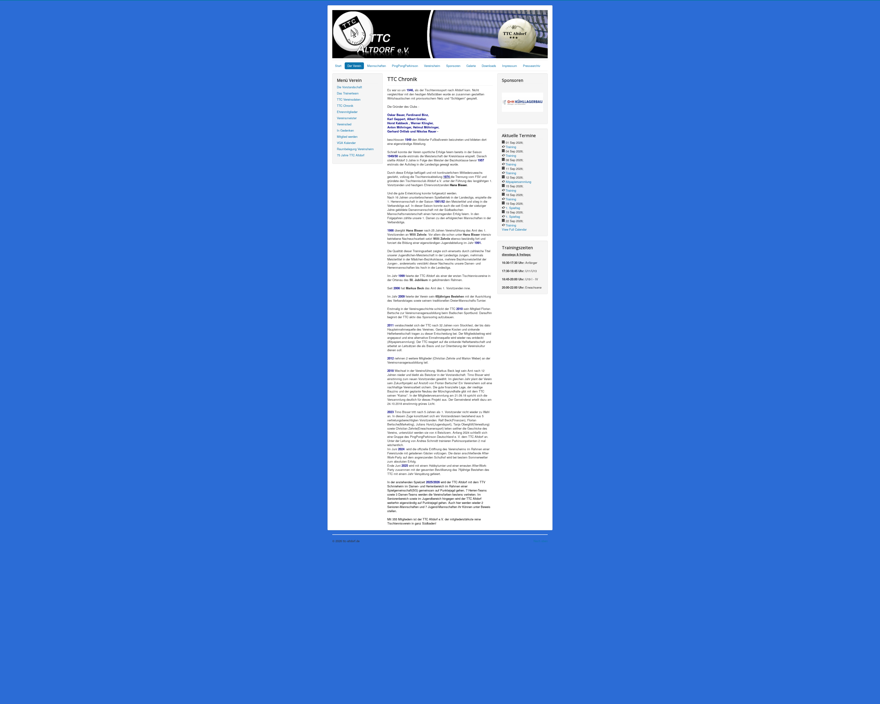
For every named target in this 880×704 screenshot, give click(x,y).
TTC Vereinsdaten (348, 99)
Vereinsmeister (347, 118)
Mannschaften (376, 65)
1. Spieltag (513, 208)
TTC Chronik (345, 105)
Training (511, 147)
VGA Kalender (346, 143)
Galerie (471, 65)
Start (338, 65)
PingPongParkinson (405, 65)
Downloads (489, 65)
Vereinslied (344, 124)
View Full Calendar (514, 229)
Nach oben (541, 541)
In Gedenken (345, 130)
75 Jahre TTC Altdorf (350, 155)
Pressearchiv (531, 65)
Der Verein (354, 65)
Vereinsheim (432, 65)
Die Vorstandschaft (349, 87)
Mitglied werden (347, 136)
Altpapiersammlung (518, 181)
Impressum (509, 65)
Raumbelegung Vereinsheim (355, 149)
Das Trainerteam (348, 93)
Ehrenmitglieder (347, 112)
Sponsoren (453, 65)
